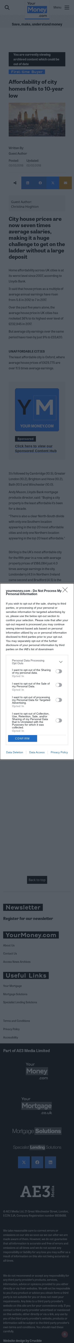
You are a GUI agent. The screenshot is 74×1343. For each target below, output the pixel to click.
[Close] (66, 591)
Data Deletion (14, 752)
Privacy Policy (59, 752)
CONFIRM (22, 738)
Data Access (37, 752)
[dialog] (37, 671)
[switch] (59, 671)
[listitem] (37, 662)
